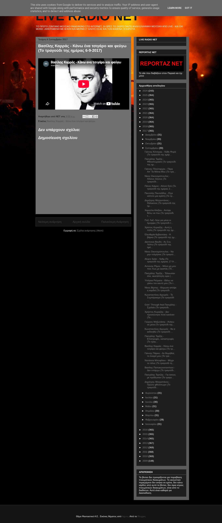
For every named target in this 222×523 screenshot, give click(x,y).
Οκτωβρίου (151, 143)
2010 (145, 456)
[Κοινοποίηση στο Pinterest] (96, 116)
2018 (145, 126)
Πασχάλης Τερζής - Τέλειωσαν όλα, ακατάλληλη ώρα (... (160, 274)
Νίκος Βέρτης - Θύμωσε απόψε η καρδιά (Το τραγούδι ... (160, 289)
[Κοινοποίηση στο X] (90, 116)
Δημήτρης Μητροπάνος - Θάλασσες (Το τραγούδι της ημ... (160, 203)
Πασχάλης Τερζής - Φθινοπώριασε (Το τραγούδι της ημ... (160, 162)
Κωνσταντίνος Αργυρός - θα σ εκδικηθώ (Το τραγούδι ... (160, 330)
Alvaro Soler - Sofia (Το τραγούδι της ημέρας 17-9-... (160, 260)
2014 (145, 438)
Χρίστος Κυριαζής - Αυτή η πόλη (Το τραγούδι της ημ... (160, 228)
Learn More (175, 8)
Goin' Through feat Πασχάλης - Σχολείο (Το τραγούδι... (160, 306)
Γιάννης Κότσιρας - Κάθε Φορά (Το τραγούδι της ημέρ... (160, 153)
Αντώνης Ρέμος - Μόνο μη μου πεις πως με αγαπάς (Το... (160, 267)
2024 (145, 99)
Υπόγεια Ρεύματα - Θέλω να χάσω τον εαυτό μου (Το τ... (160, 281)
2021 (145, 113)
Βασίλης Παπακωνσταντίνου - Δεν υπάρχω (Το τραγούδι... (160, 369)
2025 (145, 95)
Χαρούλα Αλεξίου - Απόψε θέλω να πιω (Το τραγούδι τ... (159, 213)
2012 (145, 447)
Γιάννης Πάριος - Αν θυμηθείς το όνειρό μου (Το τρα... (159, 354)
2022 (145, 108)
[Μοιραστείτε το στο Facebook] (93, 116)
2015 (145, 434)
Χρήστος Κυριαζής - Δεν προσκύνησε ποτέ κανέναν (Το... (159, 315)
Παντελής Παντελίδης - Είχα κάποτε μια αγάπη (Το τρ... (159, 194)
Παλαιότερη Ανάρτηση (115, 221)
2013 (145, 443)
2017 (145, 130)
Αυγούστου (151, 393)
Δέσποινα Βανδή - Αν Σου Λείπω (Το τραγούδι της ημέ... (158, 244)
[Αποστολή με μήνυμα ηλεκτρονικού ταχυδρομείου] (84, 116)
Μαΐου (148, 406)
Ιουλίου (149, 397)
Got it (188, 8)
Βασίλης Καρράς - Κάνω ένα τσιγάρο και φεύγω (71, 121)
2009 (145, 460)
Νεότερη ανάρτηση (49, 221)
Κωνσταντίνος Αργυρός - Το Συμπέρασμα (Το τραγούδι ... (159, 297)
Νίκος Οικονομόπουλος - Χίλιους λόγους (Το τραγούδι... (157, 179)
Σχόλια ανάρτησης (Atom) (90, 230)
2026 (145, 90)
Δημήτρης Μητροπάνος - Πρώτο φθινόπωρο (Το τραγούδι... (157, 385)
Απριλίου (150, 411)
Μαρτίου (150, 415)
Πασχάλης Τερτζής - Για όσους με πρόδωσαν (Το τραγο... (160, 376)
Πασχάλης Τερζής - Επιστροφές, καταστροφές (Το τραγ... (159, 339)
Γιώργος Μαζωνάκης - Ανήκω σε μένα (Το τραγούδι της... (160, 323)
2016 (145, 429)
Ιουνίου (149, 402)
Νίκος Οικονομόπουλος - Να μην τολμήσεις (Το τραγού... (160, 253)
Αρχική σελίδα (81, 221)
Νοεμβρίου (151, 139)
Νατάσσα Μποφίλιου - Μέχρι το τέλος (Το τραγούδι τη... (159, 361)
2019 (145, 121)
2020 (145, 117)
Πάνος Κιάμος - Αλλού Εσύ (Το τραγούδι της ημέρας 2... (160, 187)
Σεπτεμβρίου (152, 148)
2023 (145, 104)
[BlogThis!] (87, 116)
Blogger (141, 516)
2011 (145, 452)
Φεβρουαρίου (152, 419)
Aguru (125, 516)
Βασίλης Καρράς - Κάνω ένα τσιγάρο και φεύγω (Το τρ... (160, 347)
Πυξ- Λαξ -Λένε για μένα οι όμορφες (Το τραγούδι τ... (159, 221)
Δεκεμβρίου (151, 134)
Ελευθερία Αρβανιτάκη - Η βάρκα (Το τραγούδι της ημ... (160, 236)
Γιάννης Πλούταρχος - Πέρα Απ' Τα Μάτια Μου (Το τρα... (160, 170)
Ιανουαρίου (151, 424)
